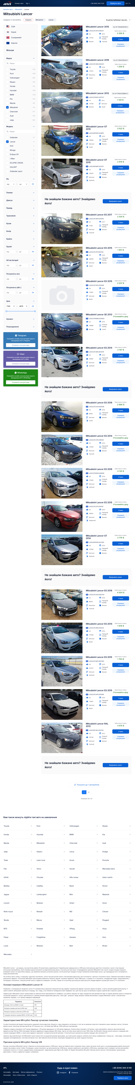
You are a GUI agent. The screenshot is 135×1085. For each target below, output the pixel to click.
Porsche (105, 860)
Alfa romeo (74, 877)
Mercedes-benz (108, 869)
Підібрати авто (122, 1078)
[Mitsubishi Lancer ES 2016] (61, 416)
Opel (71, 920)
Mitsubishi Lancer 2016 (97, 60)
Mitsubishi (18, 9)
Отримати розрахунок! (120, 45)
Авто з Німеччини (19, 1075)
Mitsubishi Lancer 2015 (97, 26)
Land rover (41, 860)
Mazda (6, 843)
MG (71, 911)
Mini (71, 894)
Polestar (40, 929)
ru (130, 3)
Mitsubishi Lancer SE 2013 (99, 314)
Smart (72, 903)
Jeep (6, 852)
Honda (6, 834)
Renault (39, 911)
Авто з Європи (32, 1075)
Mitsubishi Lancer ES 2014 (99, 348)
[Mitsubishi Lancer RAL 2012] (61, 737)
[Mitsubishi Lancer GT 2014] (61, 549)
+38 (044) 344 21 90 (97, 3)
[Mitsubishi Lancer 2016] (61, 74)
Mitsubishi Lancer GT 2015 (96, 127)
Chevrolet (73, 843)
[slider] (6, 311)
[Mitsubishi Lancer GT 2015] (61, 140)
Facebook (75, 1072)
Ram (71, 946)
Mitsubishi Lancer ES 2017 (99, 214)
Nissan (105, 826)
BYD (5, 929)
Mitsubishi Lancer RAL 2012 (97, 724)
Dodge (105, 852)
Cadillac (40, 886)
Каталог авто (19, 3)
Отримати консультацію (20, 345)
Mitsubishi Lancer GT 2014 (96, 537)
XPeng (72, 929)
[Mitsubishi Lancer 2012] (61, 107)
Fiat (5, 869)
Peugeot (105, 920)
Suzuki (72, 869)
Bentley (6, 886)
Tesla (6, 860)
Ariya (104, 929)
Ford (38, 826)
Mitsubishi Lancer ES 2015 (99, 248)
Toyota (6, 826)
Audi (104, 843)
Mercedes (7, 954)
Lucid (6, 946)
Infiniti (6, 877)
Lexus (72, 852)
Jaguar (6, 894)
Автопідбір (7, 1072)
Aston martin (107, 877)
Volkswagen (74, 826)
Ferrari (104, 886)
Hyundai (40, 834)
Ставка (120, 39)
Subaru (39, 852)
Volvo (39, 869)
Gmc (104, 937)
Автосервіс (7, 1075)
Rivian (104, 946)
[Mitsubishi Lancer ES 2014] (61, 362)
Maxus (39, 920)
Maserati (105, 894)
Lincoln (6, 903)
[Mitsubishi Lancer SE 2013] (61, 328)
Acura (72, 860)
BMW (72, 834)
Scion (104, 903)
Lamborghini (42, 894)
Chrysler (40, 877)
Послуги (39, 1072)
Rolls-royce (8, 911)
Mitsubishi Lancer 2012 (97, 93)
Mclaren (40, 903)
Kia (103, 834)
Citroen (105, 911)
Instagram (63, 1072)
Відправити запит (115, 201)
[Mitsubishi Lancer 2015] (61, 40)
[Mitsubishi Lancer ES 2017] (61, 228)
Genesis (73, 937)
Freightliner (41, 937)
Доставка (16, 1072)
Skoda (6, 920)
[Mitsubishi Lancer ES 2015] (61, 262)
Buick (72, 886)
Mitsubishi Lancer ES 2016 (99, 402)
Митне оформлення (27, 1072)
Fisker (6, 937)
